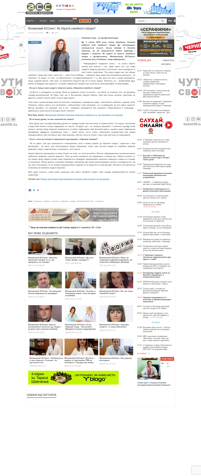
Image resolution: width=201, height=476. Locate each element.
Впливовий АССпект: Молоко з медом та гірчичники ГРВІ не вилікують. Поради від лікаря (80, 360)
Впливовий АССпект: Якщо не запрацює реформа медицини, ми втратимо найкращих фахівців (116, 260)
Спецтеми (99, 201)
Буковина (38, 201)
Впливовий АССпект (85, 201)
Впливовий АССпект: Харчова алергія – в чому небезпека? (114, 325)
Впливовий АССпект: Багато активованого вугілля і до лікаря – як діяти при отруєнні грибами (45, 326)
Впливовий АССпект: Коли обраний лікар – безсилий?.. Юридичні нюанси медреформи (80, 326)
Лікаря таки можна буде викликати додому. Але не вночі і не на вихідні (75, 179)
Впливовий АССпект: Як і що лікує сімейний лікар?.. (116, 292)
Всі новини (141, 353)
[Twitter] (59, 6)
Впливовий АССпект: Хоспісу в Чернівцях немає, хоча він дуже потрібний (80, 293)
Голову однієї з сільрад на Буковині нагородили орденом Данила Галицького (154, 383)
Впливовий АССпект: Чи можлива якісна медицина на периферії (44, 292)
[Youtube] (66, 6)
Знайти (162, 21)
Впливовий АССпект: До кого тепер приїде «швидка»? (79, 259)
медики (73, 201)
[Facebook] (57, 6)
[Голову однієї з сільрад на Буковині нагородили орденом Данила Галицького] (149, 368)
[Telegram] (70, 6)
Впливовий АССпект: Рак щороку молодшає (116, 359)
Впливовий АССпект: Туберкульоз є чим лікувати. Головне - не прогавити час (46, 360)
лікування (55, 201)
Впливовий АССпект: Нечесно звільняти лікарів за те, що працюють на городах (84, 115)
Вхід (170, 20)
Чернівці (46, 201)
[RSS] (73, 6)
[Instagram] (63, 6)
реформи (64, 201)
